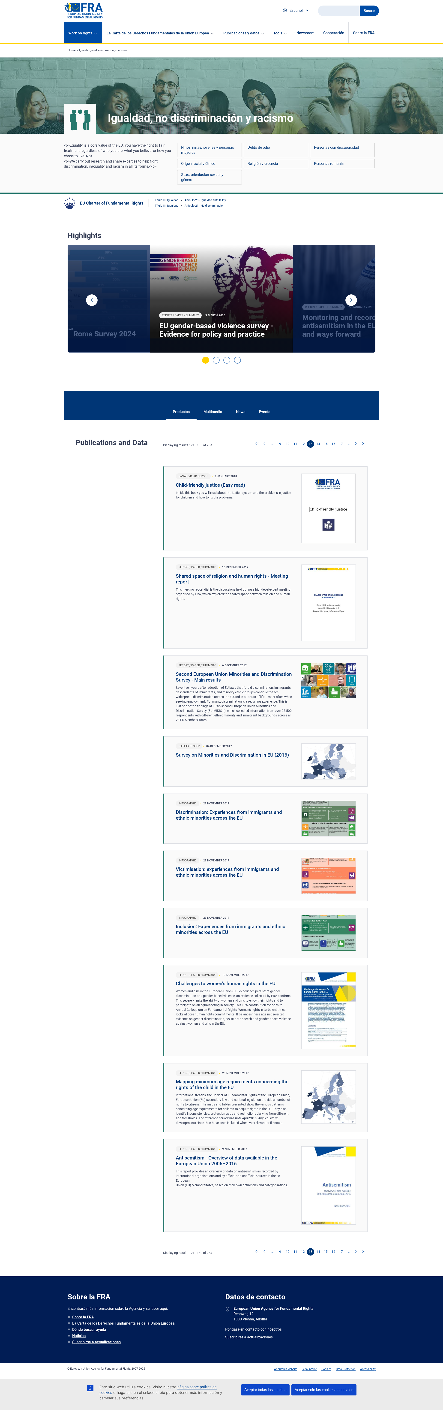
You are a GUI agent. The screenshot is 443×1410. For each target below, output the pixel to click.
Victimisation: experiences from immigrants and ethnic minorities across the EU (227, 872)
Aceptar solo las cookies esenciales (324, 1390)
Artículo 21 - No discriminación (204, 205)
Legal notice (309, 1369)
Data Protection (346, 1369)
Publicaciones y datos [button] (241, 33)
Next (351, 300)
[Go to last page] (364, 444)
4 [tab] (237, 360)
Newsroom (305, 33)
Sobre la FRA (364, 33)
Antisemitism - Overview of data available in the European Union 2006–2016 (226, 1160)
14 (318, 444)
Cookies (326, 1369)
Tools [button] (277, 33)
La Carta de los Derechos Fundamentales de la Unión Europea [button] (158, 33)
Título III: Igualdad (166, 200)
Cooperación (333, 33)
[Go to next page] (356, 444)
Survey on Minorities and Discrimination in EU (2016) (232, 755)
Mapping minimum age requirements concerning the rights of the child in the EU (232, 1084)
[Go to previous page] (265, 444)
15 (326, 444)
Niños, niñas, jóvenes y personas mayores (207, 150)
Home (71, 50)
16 (333, 444)
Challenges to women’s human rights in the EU (225, 983)
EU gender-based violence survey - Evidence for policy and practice (216, 329)
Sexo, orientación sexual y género (202, 177)
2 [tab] (216, 360)
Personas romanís (329, 163)
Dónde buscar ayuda (89, 1329)
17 (341, 444)
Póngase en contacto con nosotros (253, 1329)
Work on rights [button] (80, 33)
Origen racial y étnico (198, 163)
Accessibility (368, 1369)
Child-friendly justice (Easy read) (210, 485)
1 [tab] (205, 360)
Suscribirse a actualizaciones (96, 1342)
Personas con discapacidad (336, 147)
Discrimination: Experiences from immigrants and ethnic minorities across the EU (229, 815)
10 (288, 444)
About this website (285, 1369)
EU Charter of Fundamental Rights (111, 203)
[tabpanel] (221, 299)
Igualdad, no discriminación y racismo (103, 50)
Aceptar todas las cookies (265, 1390)
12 (303, 444)
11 (295, 444)
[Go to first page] (257, 444)
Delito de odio (259, 147)
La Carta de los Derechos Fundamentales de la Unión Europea (123, 1323)
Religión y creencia (263, 163)
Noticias (79, 1336)
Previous (92, 300)
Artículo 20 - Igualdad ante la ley (205, 200)
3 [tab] (226, 360)
